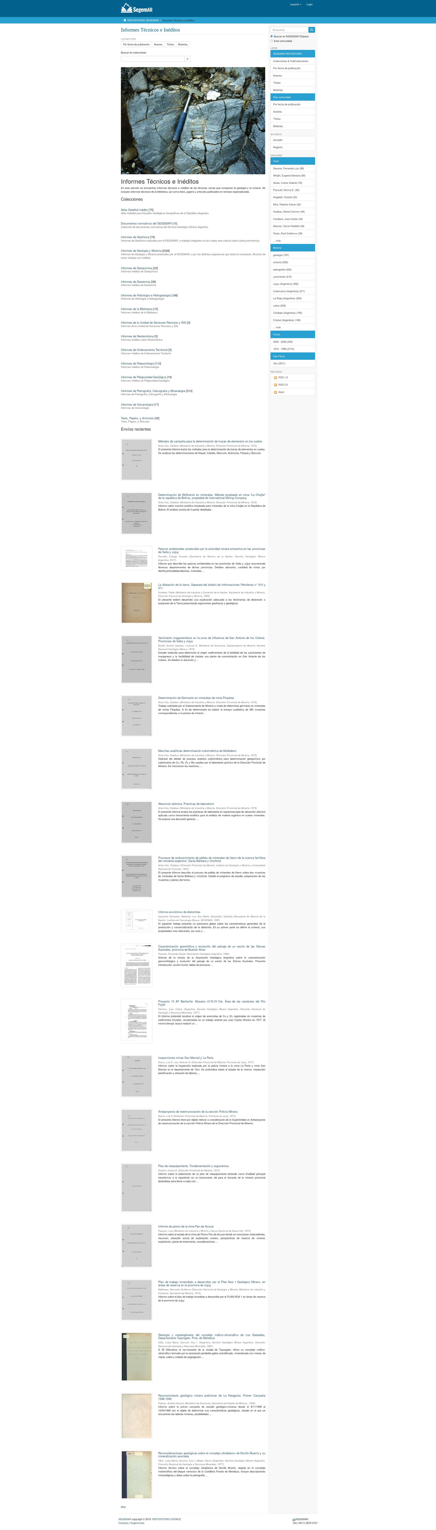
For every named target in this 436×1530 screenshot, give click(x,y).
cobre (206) (279, 305)
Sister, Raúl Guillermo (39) (287, 233)
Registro (278, 147)
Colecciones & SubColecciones (290, 61)
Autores (158, 44)
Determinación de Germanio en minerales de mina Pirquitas (196, 698)
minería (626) (280, 262)
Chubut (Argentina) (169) (287, 320)
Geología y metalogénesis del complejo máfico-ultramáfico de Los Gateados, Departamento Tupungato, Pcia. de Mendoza (211, 1336)
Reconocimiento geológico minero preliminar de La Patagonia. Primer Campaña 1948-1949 (211, 1397)
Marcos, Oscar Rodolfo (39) (288, 226)
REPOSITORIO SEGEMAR (143, 20)
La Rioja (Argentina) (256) (287, 298)
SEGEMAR (124, 1519)
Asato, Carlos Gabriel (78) (287, 182)
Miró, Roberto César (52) (287, 204)
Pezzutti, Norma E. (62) (286, 190)
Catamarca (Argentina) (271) (289, 291)
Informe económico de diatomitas (179, 912)
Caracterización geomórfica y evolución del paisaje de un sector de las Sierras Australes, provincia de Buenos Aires (211, 948)
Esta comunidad (283, 41)
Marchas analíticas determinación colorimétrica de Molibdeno (197, 750)
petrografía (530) (282, 269)
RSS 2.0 (283, 384)
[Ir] (311, 30)
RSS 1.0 (283, 377)
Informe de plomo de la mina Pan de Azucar (186, 1226)
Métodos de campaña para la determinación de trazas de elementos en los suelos (210, 441)
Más (123, 1507)
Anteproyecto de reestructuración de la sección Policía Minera (197, 1111)
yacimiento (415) (282, 276)
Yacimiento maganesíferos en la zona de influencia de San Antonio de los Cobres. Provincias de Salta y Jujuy (211, 639)
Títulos (170, 44)
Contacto (123, 1523)
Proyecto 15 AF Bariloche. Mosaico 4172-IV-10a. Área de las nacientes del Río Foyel (211, 1003)
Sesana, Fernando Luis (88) (288, 168)
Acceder (278, 140)
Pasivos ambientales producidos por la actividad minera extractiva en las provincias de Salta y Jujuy (211, 550)
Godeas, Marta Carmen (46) (289, 211)
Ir (187, 58)
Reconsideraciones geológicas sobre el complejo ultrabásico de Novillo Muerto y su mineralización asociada (211, 1454)
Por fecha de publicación (136, 44)
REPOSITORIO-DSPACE (166, 1519)
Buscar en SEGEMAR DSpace (291, 36)
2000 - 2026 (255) (283, 341)
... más (277, 240)
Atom (281, 392)
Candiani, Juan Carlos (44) (288, 219)
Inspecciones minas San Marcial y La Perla (185, 1057)
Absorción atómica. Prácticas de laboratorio (186, 803)
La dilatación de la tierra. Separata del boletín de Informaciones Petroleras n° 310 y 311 (211, 586)
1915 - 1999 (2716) (283, 349)
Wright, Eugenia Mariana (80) (289, 175)
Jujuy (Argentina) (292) (286, 283)
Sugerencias (137, 1523)
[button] (296, 4)
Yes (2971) (279, 363)
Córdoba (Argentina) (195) (287, 312)
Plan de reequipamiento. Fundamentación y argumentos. (194, 1166)
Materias (183, 44)
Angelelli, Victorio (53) (285, 197)
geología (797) (281, 255)
